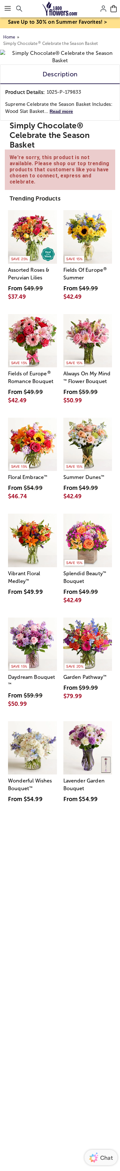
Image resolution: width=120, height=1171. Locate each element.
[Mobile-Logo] (60, 8)
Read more (61, 111)
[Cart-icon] (113, 9)
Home (9, 37)
